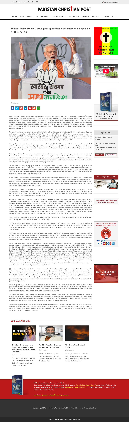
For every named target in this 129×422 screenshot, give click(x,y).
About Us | (83, 408)
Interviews (35, 408)
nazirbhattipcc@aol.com (41, 395)
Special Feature (44, 408)
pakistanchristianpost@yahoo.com (59, 395)
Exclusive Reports (54, 408)
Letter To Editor (65, 408)
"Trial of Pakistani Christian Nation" (86, 385)
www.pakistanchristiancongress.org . (75, 387)
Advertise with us (91, 408)
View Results (111, 154)
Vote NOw (99, 154)
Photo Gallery (74, 408)
